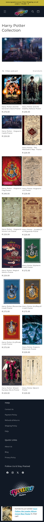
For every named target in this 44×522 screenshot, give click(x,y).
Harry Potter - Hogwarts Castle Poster (12, 132)
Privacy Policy (10, 457)
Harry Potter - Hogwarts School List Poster (12, 230)
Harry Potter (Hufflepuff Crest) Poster (31, 307)
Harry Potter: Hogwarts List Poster (31, 189)
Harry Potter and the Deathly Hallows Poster (31, 108)
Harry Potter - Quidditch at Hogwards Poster (32, 230)
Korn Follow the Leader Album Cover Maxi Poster (26, 511)
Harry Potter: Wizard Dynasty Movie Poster (10, 389)
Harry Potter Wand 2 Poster (30, 389)
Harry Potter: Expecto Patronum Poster (31, 348)
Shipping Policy (11, 426)
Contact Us (9, 409)
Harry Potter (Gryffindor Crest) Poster (11, 343)
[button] (5, 11)
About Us (8, 446)
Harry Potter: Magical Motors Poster (10, 271)
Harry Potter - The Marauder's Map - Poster (32, 148)
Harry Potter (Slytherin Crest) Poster (31, 266)
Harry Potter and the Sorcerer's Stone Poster (11, 108)
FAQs (7, 431)
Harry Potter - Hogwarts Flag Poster (12, 189)
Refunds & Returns (12, 420)
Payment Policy (11, 415)
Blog (6, 452)
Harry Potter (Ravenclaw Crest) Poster (12, 307)
